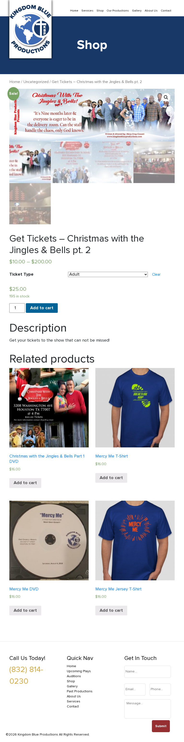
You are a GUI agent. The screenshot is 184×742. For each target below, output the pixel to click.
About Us (151, 10)
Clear (156, 274)
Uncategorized (36, 82)
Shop (100, 10)
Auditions (74, 676)
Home (74, 10)
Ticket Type (21, 274)
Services (87, 10)
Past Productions (79, 691)
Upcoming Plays (79, 671)
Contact (166, 10)
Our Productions (118, 10)
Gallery (137, 10)
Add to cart (41, 308)
